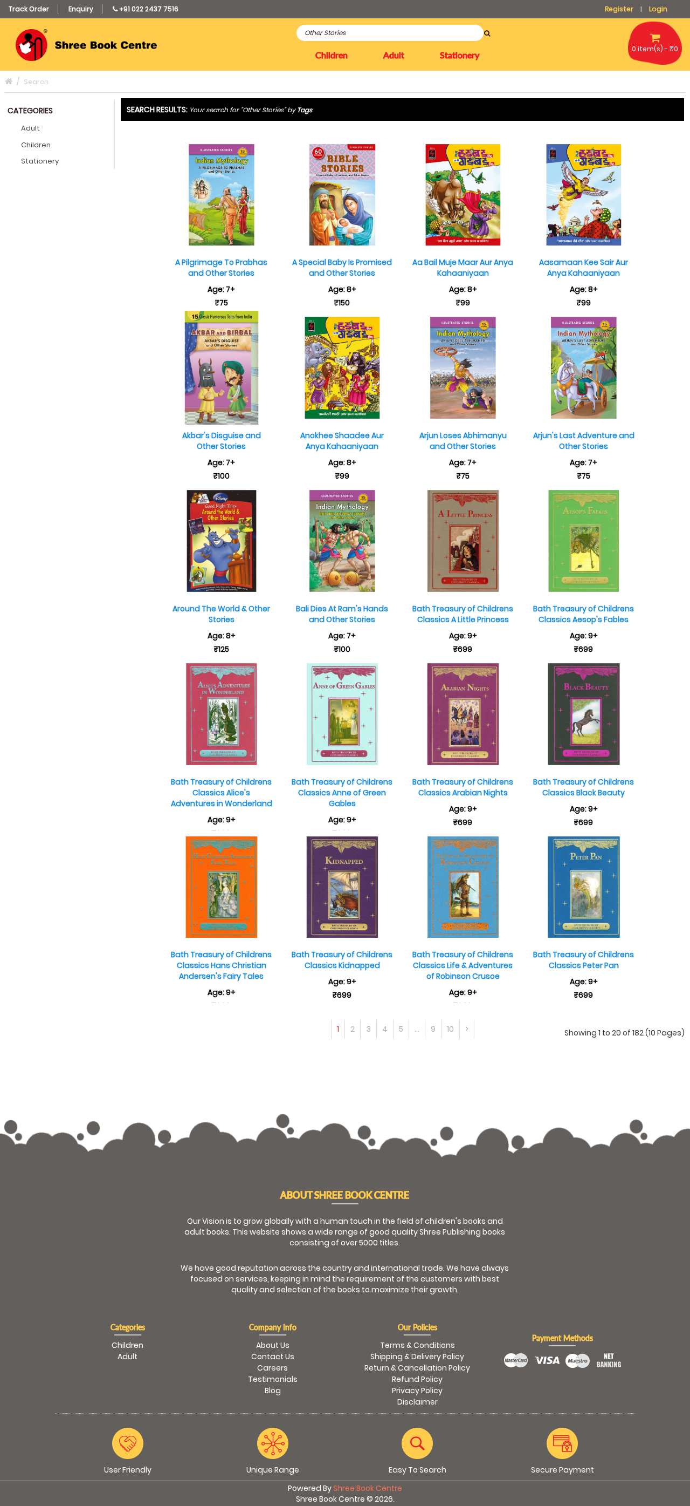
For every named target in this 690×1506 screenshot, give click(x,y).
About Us (272, 1345)
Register (619, 8)
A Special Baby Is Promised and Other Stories (342, 267)
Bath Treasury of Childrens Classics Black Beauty (583, 787)
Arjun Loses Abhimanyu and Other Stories (463, 441)
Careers (272, 1367)
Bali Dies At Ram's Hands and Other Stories (342, 614)
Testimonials (273, 1379)
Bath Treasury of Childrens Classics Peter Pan (583, 960)
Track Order (29, 8)
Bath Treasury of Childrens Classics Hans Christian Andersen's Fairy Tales (221, 965)
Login (658, 8)
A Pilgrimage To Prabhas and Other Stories (221, 267)
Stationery (40, 161)
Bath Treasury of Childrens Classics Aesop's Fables (583, 614)
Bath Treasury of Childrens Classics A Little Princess (462, 614)
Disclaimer (417, 1401)
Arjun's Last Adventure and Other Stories (583, 441)
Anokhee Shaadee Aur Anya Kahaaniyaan (342, 441)
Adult (30, 128)
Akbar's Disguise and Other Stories (221, 441)
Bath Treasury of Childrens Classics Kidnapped (342, 960)
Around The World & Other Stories (221, 614)
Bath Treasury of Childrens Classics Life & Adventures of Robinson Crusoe (462, 965)
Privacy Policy (417, 1390)
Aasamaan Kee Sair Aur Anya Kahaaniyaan (583, 267)
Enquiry (80, 8)
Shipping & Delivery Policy (417, 1356)
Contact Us (272, 1356)
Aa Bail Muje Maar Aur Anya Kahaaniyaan (462, 267)
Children (36, 145)
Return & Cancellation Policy (417, 1367)
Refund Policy (417, 1379)
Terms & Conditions (417, 1345)
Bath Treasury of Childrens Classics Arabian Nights (462, 787)
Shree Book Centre (367, 1488)
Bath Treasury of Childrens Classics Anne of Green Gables (342, 792)
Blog (273, 1390)
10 (450, 1029)
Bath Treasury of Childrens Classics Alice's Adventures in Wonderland (221, 792)
